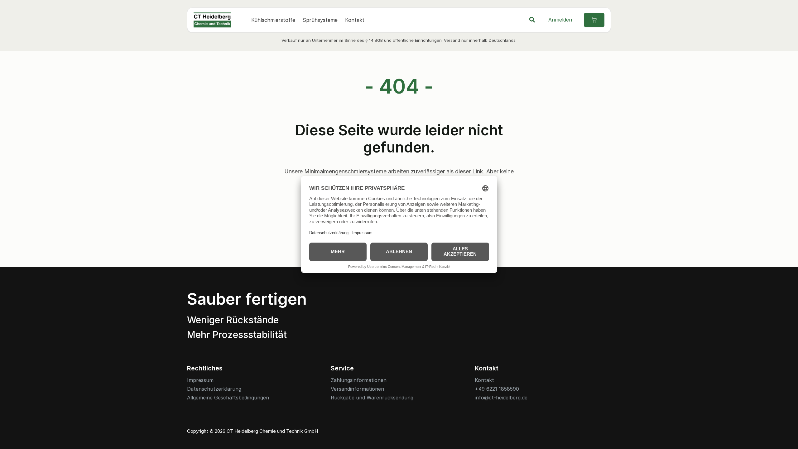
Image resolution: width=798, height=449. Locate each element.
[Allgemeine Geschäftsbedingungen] (228, 398)
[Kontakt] (484, 380)
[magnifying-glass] (532, 19)
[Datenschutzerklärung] (214, 389)
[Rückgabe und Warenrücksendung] (372, 398)
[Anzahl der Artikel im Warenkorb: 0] (594, 20)
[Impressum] (200, 380)
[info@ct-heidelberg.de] (501, 398)
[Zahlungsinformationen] (359, 380)
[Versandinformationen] (357, 389)
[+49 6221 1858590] (497, 389)
